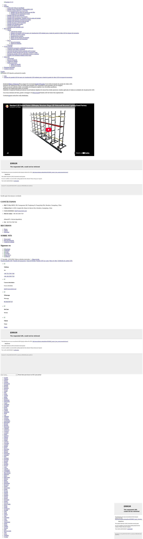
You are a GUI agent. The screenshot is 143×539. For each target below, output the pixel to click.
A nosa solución (8, 46)
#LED (37, 84)
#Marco (10, 84)
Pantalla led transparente (19, 260)
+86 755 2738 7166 (9, 273)
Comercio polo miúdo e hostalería (16, 49)
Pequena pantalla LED (6, 260)
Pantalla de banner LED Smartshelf (16, 22)
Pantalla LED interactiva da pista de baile (18, 21)
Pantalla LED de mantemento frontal (20, 13)
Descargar (10, 45)
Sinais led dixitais (31, 260)
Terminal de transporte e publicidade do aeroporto (20, 48)
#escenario (36, 92)
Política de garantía (12, 63)
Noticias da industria (16, 43)
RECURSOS (7, 28)
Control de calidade (12, 61)
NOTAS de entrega (16, 66)
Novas (9, 40)
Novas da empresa (15, 42)
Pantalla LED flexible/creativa (15, 24)
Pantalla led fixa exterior (17, 36)
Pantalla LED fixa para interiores (15, 15)
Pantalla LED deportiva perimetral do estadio (19, 19)
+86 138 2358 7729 (9, 276)
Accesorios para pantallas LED (15, 27)
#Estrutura (16, 84)
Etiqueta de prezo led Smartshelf (19, 39)
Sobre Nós (7, 57)
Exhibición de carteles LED (65, 260)
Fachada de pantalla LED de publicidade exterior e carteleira (23, 54)
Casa (5, 5)
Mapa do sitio (35, 259)
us (9, 95)
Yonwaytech (10, 58)
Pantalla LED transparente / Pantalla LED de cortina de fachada (24, 18)
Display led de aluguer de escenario (20, 37)
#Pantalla (42, 84)
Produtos (6, 6)
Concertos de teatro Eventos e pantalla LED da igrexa (21, 51)
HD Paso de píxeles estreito (18, 34)
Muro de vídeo (53, 260)
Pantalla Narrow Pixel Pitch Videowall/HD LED (20, 9)
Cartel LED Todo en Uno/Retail (15, 8)
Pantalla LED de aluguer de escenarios (17, 16)
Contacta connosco (9, 69)
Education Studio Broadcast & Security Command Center (22, 52)
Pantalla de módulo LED (13, 25)
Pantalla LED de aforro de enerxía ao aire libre (23, 12)
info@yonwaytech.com (21, 211)
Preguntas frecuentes (9, 67)
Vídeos (9, 30)
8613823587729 (8, 301)
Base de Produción (12, 60)
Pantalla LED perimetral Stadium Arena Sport (19, 55)
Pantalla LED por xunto (42, 260)
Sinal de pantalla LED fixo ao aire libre (17, 10)
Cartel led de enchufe (16, 31)
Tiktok (5, 327)
